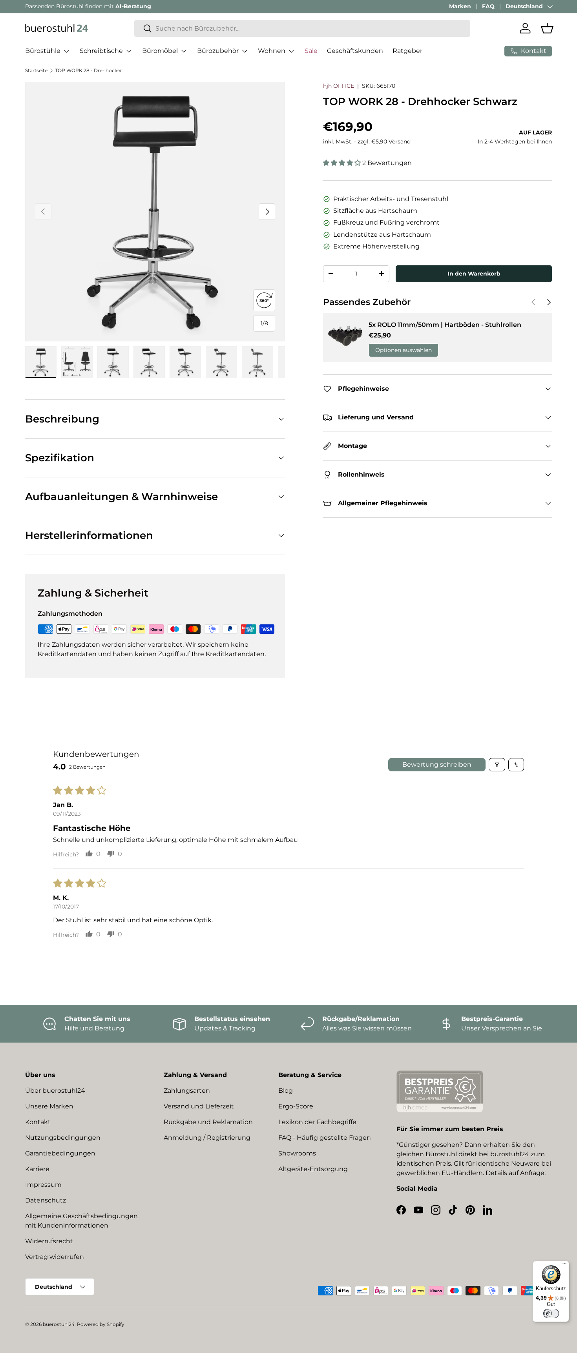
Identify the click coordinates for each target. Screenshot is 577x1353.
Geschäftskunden (355, 50)
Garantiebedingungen (60, 1153)
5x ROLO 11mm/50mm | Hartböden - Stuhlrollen (445, 324)
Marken (460, 6)
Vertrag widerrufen (54, 1257)
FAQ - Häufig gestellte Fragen (324, 1137)
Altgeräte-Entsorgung (313, 1169)
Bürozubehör (218, 50)
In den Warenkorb (473, 273)
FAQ (488, 6)
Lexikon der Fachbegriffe (317, 1122)
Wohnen (271, 50)
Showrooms (297, 1153)
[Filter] (497, 764)
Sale (311, 50)
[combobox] (302, 28)
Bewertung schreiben (436, 764)
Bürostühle (42, 50)
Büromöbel (160, 50)
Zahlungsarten (187, 1090)
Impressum (43, 1184)
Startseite (36, 70)
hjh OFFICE (338, 85)
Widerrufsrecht (49, 1241)
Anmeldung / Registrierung (207, 1137)
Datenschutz (45, 1200)
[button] (547, 28)
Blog (285, 1090)
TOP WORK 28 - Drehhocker (88, 70)
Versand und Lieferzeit (199, 1106)
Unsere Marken (49, 1106)
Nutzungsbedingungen (62, 1137)
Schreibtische (101, 50)
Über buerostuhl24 (55, 1090)
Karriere (37, 1169)
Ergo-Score (295, 1106)
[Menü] (564, 1265)
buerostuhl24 (59, 1324)
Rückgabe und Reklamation (208, 1122)
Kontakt (38, 1122)
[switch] (551, 1313)
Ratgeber (407, 50)
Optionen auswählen (403, 350)
